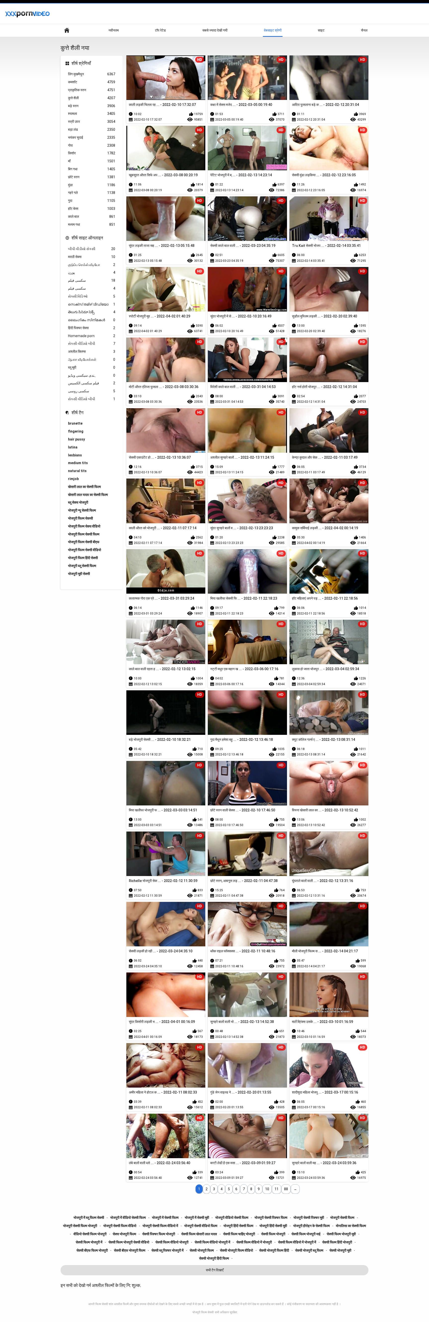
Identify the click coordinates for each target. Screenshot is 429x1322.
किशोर (91, 153)
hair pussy (76, 439)
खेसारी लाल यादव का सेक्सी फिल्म (88, 495)
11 (277, 1189)
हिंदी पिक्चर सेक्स (91, 328)
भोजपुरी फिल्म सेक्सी (203, 1312)
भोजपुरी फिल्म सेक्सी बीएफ (83, 542)
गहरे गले (91, 193)
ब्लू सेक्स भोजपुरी (78, 502)
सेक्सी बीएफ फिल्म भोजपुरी (92, 1250)
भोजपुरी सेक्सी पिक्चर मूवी (308, 1218)
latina (72, 447)
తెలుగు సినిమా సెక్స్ (91, 312)
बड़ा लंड (91, 130)
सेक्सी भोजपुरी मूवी (340, 1250)
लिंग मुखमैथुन (91, 74)
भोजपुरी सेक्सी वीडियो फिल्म (200, 1226)
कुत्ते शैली (91, 98)
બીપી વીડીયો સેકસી (91, 249)
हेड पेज (67, 30)
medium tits (78, 463)
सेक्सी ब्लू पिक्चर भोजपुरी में (167, 1250)
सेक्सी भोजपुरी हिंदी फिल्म (214, 1258)
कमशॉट (91, 82)
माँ (91, 161)
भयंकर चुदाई (91, 137)
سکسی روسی (91, 391)
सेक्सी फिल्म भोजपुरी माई (306, 1234)
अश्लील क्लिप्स (91, 351)
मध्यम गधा (91, 224)
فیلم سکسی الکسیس (91, 383)
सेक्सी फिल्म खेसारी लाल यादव (199, 1234)
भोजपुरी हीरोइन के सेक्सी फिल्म (311, 1226)
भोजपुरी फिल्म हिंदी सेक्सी (83, 558)
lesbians (75, 455)
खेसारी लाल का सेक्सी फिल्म (84, 487)
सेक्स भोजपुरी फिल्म (124, 1234)
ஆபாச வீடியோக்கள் (91, 359)
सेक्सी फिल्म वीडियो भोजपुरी (171, 1242)
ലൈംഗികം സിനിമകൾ (91, 320)
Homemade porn (91, 336)
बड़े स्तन (91, 106)
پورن (91, 272)
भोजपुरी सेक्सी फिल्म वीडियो (119, 1226)
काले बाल (91, 217)
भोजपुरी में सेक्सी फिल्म (165, 1218)
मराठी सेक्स (91, 257)
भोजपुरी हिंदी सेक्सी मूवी (273, 1226)
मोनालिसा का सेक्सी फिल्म (351, 1226)
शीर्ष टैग (77, 412)
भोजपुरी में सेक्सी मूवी (197, 1218)
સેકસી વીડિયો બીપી (91, 344)
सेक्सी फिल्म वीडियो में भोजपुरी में (297, 1242)
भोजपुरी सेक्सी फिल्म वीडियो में (160, 1226)
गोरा (91, 145)
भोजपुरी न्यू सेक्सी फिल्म (82, 510)
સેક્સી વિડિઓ (91, 296)
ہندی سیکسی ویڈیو (91, 375)
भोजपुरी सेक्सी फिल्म (342, 1218)
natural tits (77, 471)
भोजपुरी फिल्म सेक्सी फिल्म (83, 534)
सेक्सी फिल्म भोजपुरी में (89, 1242)
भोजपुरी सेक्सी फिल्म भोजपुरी (80, 1226)
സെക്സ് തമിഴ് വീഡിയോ (91, 304)
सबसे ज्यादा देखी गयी (214, 30)
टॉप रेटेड (160, 30)
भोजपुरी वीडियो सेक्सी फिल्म (231, 1218)
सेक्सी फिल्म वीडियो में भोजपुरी (254, 1242)
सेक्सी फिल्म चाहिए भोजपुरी (239, 1234)
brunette (75, 423)
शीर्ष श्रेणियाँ (81, 63)
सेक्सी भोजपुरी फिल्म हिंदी (274, 1250)
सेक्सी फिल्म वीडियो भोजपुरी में (212, 1242)
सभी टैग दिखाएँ (214, 1270)
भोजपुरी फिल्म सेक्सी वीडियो (84, 550)
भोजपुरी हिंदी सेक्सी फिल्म (238, 1226)
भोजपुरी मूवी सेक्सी (79, 574)
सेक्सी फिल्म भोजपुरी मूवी (341, 1234)
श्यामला (91, 114)
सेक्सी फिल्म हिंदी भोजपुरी (337, 1242)
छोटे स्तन (91, 177)
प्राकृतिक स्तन (91, 90)
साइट (321, 30)
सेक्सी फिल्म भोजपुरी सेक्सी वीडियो (128, 1242)
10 (267, 1189)
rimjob (73, 479)
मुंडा (91, 185)
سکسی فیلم (91, 280)
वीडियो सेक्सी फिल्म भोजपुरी (90, 1234)
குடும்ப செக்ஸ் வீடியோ (91, 265)
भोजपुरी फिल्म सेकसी (80, 518)
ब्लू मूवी (91, 367)
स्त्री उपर (91, 122)
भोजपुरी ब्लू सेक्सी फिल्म (82, 566)
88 (286, 1189)
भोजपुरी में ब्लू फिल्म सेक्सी (88, 1218)
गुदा (91, 201)
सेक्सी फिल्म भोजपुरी (273, 1234)
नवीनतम (113, 30)
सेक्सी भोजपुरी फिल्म (202, 1250)
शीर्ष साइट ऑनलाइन (87, 237)
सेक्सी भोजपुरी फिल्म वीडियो (236, 1250)
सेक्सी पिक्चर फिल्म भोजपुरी (158, 1234)
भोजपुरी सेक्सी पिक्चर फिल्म (270, 1218)
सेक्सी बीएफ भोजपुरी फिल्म (129, 1250)
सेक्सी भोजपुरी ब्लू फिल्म (309, 1250)
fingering (75, 431)
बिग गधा (91, 169)
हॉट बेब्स (91, 209)
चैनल (364, 30)
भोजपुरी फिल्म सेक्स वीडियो (84, 526)
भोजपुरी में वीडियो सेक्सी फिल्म (128, 1218)
